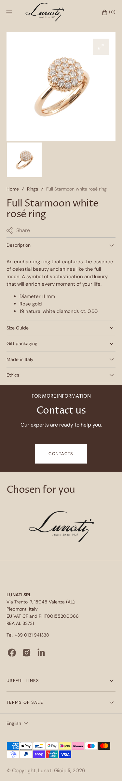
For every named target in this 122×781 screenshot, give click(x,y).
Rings (32, 189)
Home (13, 189)
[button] (105, 12)
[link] (61, 527)
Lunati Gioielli (54, 770)
